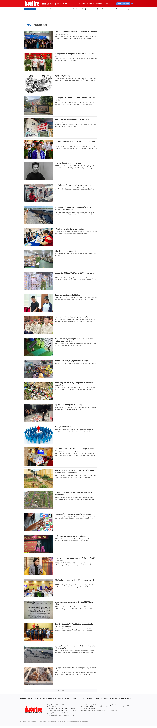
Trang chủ (23, 698)
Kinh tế (66, 9)
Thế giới (50, 698)
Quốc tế (44, 9)
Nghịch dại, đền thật (63, 76)
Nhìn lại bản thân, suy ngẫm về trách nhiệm (72, 361)
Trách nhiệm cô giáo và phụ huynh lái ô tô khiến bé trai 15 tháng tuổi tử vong (74, 340)
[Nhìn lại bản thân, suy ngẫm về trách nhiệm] (38, 369)
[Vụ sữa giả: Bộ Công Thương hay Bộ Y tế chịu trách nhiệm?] (38, 281)
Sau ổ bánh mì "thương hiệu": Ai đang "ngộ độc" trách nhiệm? (74, 120)
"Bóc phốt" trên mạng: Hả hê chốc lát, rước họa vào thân (75, 55)
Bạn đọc (55, 9)
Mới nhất (29, 698)
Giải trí (101, 9)
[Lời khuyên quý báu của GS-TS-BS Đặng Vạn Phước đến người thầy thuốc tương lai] (38, 456)
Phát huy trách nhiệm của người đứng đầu (71, 536)
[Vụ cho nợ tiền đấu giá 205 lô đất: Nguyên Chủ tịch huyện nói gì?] (38, 500)
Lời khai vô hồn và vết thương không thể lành (72, 317)
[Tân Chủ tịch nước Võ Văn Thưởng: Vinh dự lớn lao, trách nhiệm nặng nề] (38, 632)
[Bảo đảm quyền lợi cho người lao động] (38, 237)
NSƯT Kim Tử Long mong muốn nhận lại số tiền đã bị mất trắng (75, 559)
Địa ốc (129, 9)
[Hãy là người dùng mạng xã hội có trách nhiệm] (38, 522)
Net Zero (61, 9)
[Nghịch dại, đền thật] (38, 84)
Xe (74, 698)
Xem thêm (60, 690)
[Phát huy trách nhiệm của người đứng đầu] (38, 544)
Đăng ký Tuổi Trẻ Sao (123, 3)
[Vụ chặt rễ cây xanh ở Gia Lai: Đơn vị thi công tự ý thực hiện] (38, 676)
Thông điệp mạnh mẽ (63, 427)
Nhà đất (112, 698)
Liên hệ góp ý (110, 710)
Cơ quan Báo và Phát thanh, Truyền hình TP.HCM (60, 715)
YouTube (91, 3)
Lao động (50, 9)
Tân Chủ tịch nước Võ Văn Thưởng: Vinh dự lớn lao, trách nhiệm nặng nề (74, 625)
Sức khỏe (71, 9)
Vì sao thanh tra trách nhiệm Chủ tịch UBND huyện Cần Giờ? (74, 603)
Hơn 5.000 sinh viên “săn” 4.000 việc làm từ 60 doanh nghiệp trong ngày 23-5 (76, 33)
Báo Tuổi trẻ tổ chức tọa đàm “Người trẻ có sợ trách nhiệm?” (74, 581)
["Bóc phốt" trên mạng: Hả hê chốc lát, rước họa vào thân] (38, 62)
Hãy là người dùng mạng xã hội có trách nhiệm (73, 514)
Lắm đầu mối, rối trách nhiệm (66, 251)
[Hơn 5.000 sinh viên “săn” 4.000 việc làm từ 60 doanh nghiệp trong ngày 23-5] (38, 40)
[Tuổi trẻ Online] (34, 709)
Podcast (83, 3)
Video (40, 698)
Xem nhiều (35, 698)
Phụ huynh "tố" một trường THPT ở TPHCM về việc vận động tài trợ (75, 99)
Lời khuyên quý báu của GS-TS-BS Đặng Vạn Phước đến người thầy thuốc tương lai (74, 450)
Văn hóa (91, 698)
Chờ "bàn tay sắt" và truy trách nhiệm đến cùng (73, 185)
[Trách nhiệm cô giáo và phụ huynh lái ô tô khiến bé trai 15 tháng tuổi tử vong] (38, 347)
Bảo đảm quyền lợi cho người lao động (69, 229)
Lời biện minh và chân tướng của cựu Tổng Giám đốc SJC (75, 142)
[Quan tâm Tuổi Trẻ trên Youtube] (124, 705)
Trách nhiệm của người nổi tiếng (67, 295)
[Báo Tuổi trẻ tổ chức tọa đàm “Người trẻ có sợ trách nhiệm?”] (38, 588)
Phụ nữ (115, 9)
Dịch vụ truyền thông (87, 710)
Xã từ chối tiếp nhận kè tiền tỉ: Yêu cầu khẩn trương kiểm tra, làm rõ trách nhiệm (74, 471)
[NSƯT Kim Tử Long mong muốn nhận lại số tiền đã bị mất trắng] (38, 566)
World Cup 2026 (122, 9)
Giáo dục (77, 9)
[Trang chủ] (30, 9)
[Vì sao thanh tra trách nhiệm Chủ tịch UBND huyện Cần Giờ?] (38, 610)
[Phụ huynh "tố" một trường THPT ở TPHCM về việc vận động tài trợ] (38, 105)
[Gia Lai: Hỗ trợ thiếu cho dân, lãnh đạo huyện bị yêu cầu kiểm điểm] (38, 654)
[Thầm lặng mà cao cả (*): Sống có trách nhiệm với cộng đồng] (38, 391)
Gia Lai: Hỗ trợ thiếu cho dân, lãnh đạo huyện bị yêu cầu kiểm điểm (75, 647)
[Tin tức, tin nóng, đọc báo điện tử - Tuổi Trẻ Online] (33, 3)
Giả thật (123, 698)
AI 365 (110, 9)
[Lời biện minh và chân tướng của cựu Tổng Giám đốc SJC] (38, 149)
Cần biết (99, 3)
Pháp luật (83, 9)
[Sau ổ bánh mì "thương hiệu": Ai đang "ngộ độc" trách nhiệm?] (38, 127)
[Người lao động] (47, 3)
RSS (116, 710)
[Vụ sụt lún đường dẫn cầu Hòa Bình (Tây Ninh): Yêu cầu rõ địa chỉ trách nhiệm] (38, 215)
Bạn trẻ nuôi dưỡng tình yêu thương (68, 405)
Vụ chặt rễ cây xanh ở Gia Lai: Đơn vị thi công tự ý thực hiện (76, 669)
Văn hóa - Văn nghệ (92, 9)
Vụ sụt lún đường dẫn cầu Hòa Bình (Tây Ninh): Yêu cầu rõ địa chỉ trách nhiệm (74, 208)
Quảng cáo (108, 3)
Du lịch (77, 698)
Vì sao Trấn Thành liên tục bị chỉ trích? (70, 163)
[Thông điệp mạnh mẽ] (38, 434)
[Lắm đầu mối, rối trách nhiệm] (38, 259)
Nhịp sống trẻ (84, 698)
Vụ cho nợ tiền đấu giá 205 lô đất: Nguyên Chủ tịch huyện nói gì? (74, 493)
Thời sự (39, 9)
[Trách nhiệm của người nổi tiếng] (38, 303)
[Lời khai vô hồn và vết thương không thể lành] (38, 325)
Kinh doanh (62, 698)
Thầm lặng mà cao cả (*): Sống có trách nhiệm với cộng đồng (74, 384)
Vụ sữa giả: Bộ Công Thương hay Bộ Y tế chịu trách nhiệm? (74, 274)
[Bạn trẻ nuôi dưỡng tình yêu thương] (38, 413)
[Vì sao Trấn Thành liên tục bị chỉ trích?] (38, 171)
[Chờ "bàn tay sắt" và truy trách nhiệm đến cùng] (38, 193)
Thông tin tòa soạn (52, 714)
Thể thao (105, 9)
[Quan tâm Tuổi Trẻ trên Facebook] (128, 705)
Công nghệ (69, 698)
